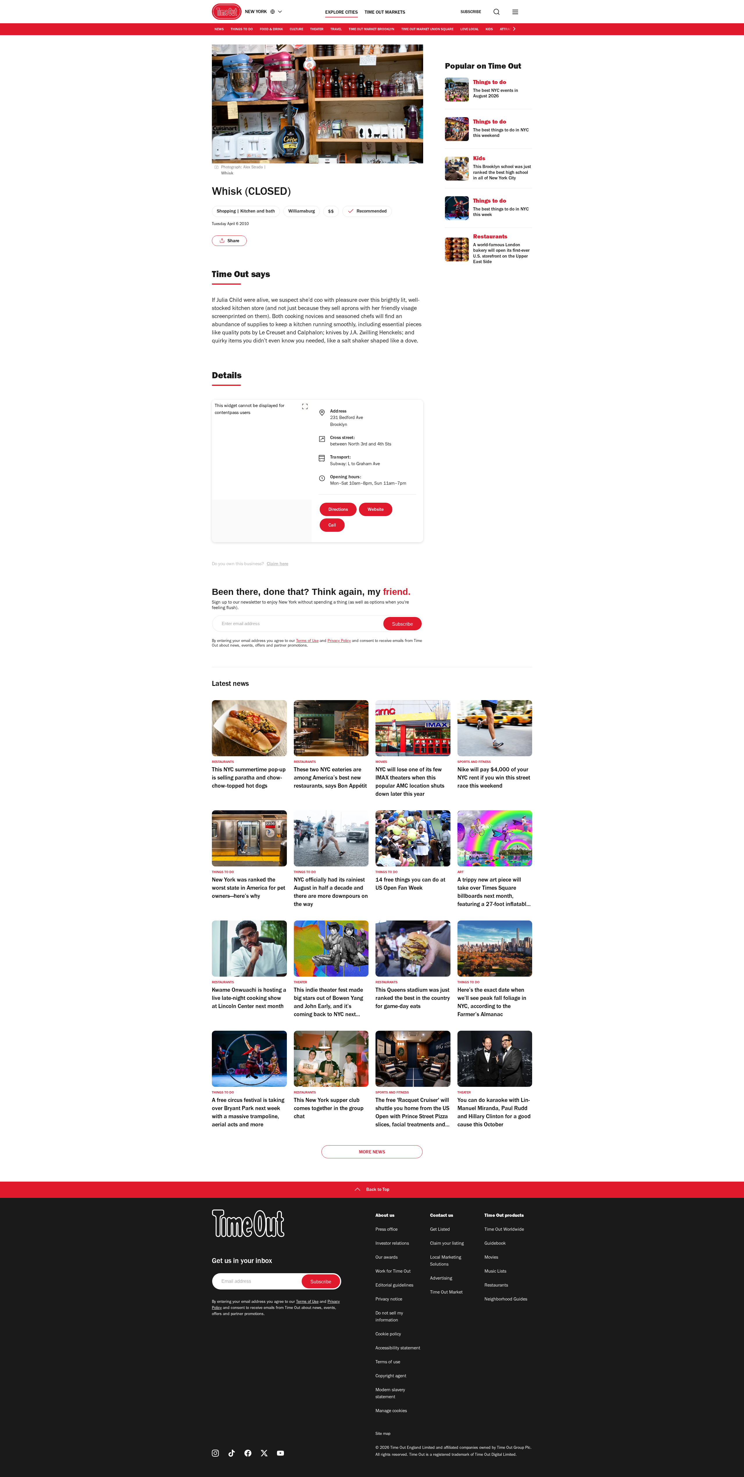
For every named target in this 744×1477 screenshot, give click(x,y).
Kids (489, 29)
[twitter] (264, 1453)
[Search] (496, 11)
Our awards (386, 1257)
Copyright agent (390, 1376)
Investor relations (392, 1243)
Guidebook (495, 1243)
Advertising (441, 1278)
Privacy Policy (339, 641)
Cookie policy (388, 1334)
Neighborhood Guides (505, 1299)
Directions (338, 510)
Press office (386, 1230)
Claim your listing (447, 1243)
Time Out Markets (385, 12)
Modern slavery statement (390, 1394)
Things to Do (242, 29)
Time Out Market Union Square (427, 29)
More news (372, 1152)
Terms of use (387, 1362)
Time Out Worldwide (504, 1230)
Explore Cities (341, 12)
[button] (305, 406)
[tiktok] (231, 1453)
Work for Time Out (393, 1271)
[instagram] (215, 1453)
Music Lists (495, 1271)
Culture (296, 29)
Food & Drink (271, 29)
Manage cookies (391, 1411)
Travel (336, 29)
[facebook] (247, 1453)
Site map (382, 1434)
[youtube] (280, 1453)
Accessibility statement (397, 1348)
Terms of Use (307, 641)
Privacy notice (388, 1299)
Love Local (469, 29)
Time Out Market (446, 1292)
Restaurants (496, 1285)
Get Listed (440, 1230)
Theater (316, 29)
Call (332, 525)
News (219, 29)
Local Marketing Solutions (445, 1261)
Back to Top (377, 1190)
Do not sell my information (389, 1317)
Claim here (277, 564)
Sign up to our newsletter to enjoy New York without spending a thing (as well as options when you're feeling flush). (310, 605)
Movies (491, 1257)
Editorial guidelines (394, 1285)
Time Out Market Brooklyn (371, 29)
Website (376, 510)
